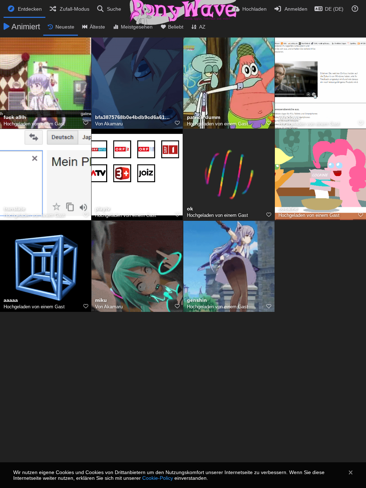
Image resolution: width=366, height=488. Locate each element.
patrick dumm (203, 117)
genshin (197, 300)
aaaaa (11, 300)
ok (190, 208)
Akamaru (113, 123)
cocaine (288, 208)
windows (289, 117)
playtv (102, 208)
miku (101, 300)
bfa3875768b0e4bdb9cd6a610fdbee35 (132, 117)
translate (14, 208)
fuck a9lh (15, 117)
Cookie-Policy (157, 478)
